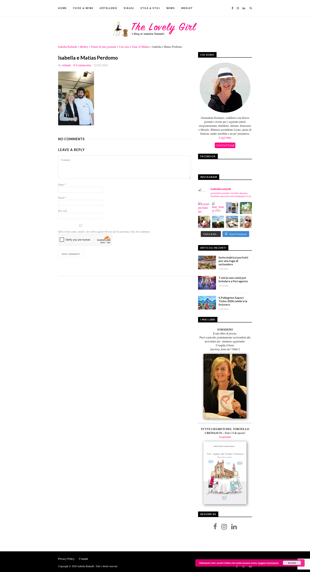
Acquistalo (225, 437)
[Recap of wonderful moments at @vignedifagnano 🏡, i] (246, 208)
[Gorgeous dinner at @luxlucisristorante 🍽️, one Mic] (218, 222)
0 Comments (82, 65)
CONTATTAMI (225, 145)
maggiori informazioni (268, 563)
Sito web (62, 210)
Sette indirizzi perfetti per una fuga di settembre (233, 261)
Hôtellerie (108, 8)
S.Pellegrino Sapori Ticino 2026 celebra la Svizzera (233, 301)
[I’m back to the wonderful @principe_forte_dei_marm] (246, 222)
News (170, 8)
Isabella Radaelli (67, 46)
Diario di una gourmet (103, 46)
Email (62, 197)
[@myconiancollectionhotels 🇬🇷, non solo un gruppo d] (232, 208)
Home (62, 8)
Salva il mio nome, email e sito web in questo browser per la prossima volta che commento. (104, 231)
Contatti (83, 559)
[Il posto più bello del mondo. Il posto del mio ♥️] (204, 208)
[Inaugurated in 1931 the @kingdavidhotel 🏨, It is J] (218, 208)
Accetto (292, 562)
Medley (187, 8)
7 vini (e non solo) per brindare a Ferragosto (233, 279)
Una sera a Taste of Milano (134, 46)
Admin (66, 65)
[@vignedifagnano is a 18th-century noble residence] (204, 222)
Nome (62, 184)
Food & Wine (83, 8)
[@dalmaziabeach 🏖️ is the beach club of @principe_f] (232, 222)
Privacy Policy (66, 559)
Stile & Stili (150, 8)
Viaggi (129, 8)
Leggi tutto (225, 137)
